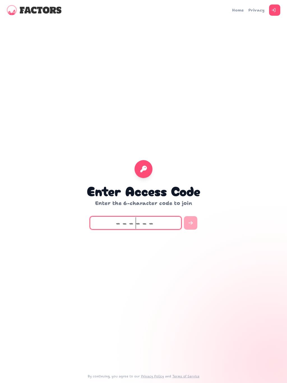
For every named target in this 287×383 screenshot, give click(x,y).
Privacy (256, 10)
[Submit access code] (190, 223)
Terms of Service (186, 376)
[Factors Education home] (34, 10)
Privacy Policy (152, 376)
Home (238, 10)
